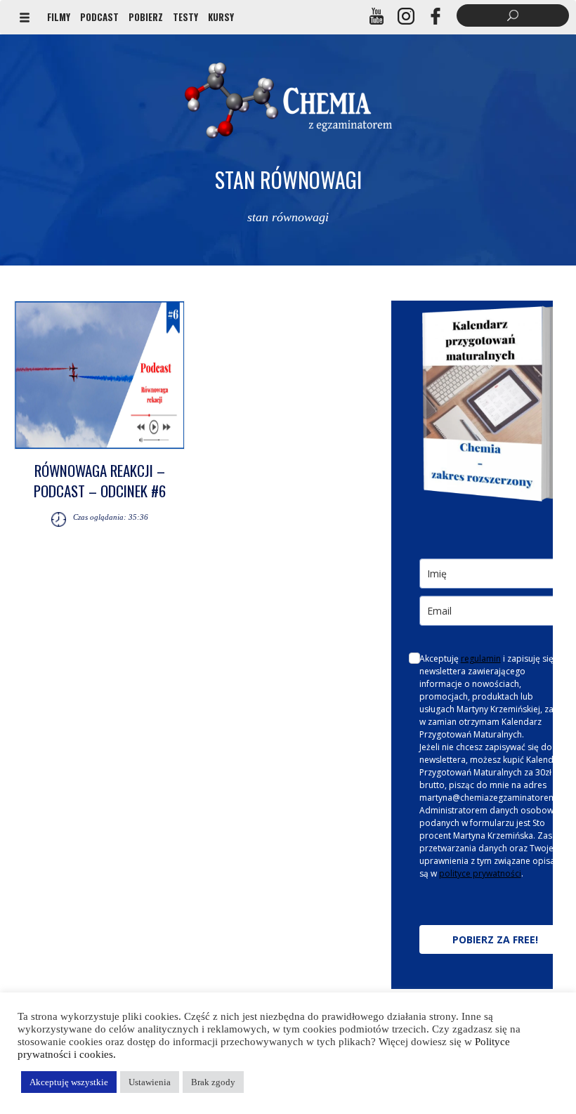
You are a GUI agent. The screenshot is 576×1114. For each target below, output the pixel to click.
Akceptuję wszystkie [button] (69, 1082)
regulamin (481, 658)
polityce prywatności (480, 873)
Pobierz (146, 17)
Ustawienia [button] (150, 1082)
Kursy (221, 17)
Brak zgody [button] (213, 1082)
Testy (185, 17)
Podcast (99, 17)
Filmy (58, 17)
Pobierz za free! (495, 939)
